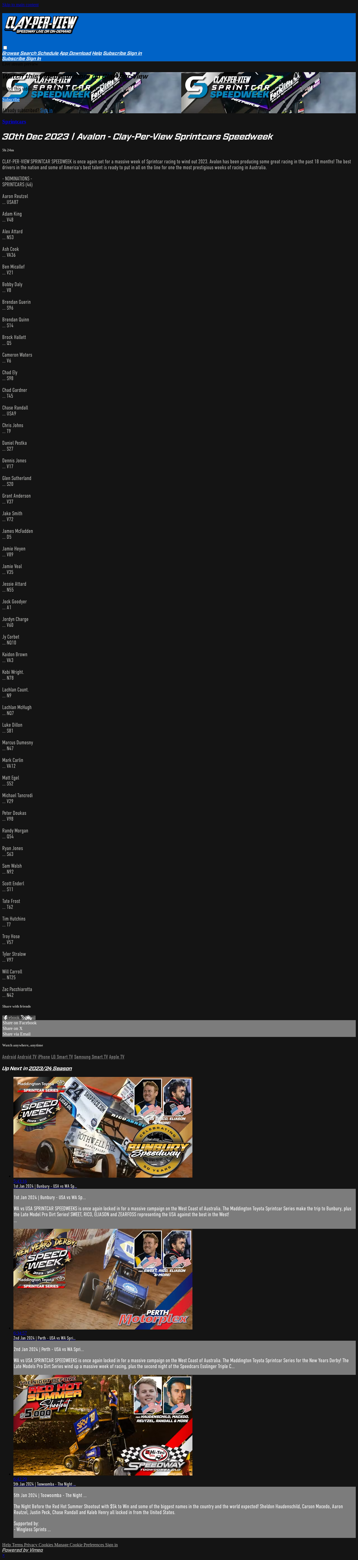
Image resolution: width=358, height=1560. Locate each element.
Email (30, 1017)
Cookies (46, 1544)
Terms (18, 1544)
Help (97, 53)
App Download (75, 53)
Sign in (134, 53)
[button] (5, 48)
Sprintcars (14, 121)
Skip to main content (20, 4)
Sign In (33, 58)
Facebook (11, 1017)
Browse (11, 53)
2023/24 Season (50, 1068)
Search (29, 53)
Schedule (48, 53)
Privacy (31, 1544)
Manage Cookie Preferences (79, 1544)
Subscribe (11, 99)
